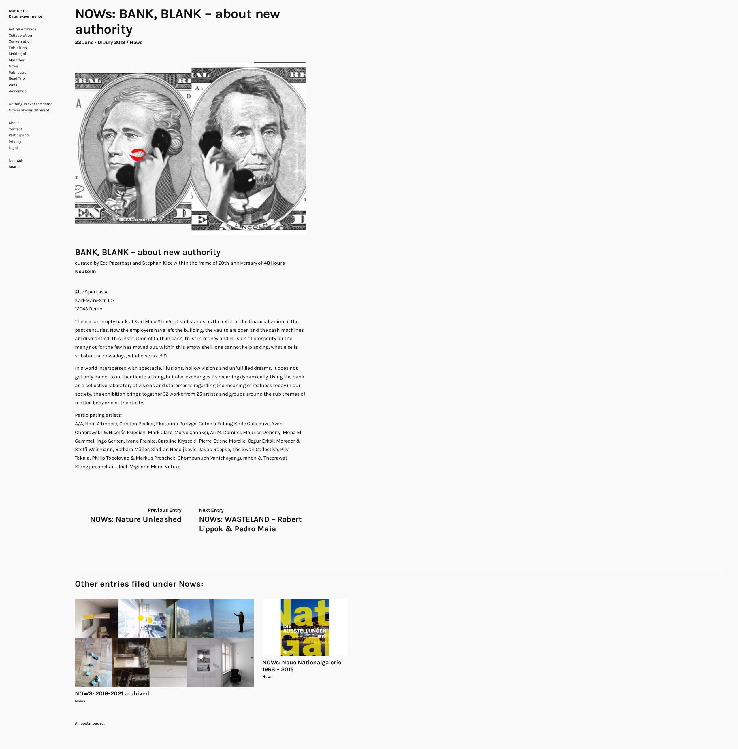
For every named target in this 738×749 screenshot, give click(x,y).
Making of (17, 54)
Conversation (20, 41)
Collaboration (20, 35)
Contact (15, 129)
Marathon (17, 60)
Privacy (15, 141)
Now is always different (29, 110)
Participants (19, 135)
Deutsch (16, 160)
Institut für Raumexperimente (25, 13)
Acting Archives (22, 29)
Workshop (18, 91)
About (14, 123)
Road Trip (17, 78)
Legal (13, 147)
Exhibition (18, 47)
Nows (13, 66)
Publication (19, 72)
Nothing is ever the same (30, 104)
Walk (13, 85)
